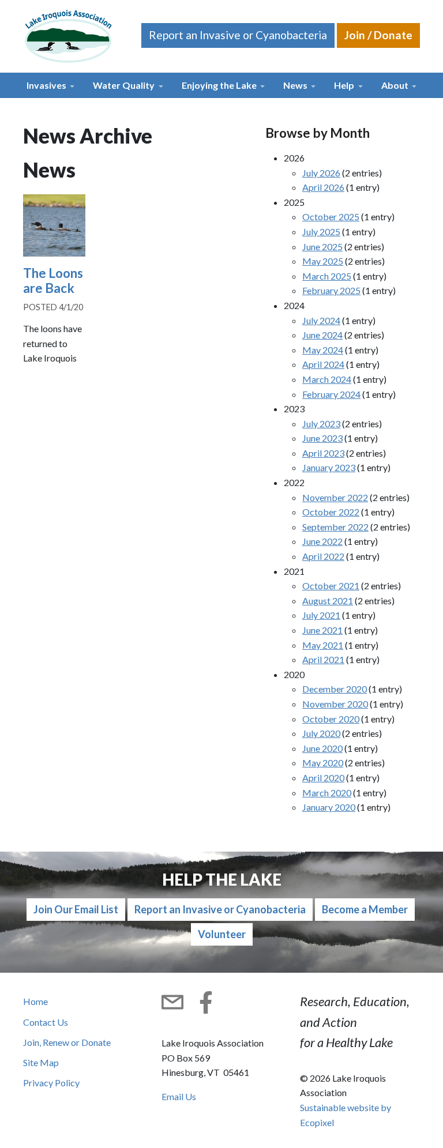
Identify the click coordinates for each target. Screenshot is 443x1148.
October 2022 (330, 511)
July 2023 (321, 423)
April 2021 (323, 659)
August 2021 (327, 600)
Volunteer (222, 934)
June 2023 (322, 437)
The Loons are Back (53, 280)
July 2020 (321, 733)
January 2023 (328, 467)
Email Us (179, 1096)
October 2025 (330, 216)
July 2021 (321, 614)
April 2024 (323, 364)
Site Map (41, 1062)
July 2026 (321, 172)
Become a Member (365, 909)
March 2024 (326, 379)
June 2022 (322, 541)
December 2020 (334, 688)
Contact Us (45, 1022)
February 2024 (331, 394)
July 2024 (321, 320)
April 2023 (323, 452)
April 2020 (323, 777)
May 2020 (322, 762)
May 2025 (322, 260)
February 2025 (331, 290)
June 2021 (322, 629)
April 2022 (323, 556)
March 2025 (326, 275)
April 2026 (323, 187)
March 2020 (326, 792)
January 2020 (328, 806)
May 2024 (322, 349)
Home (35, 1001)
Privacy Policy (51, 1082)
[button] (50, 85)
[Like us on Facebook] (206, 1002)
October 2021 (330, 585)
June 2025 (322, 246)
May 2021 (322, 644)
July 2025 (321, 231)
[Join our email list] (172, 1002)
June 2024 (322, 334)
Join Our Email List (75, 909)
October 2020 (330, 718)
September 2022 (335, 526)
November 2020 (335, 703)
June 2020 (322, 748)
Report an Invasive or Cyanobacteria (238, 35)
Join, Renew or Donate (67, 1042)
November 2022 (335, 497)
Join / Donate (378, 35)
